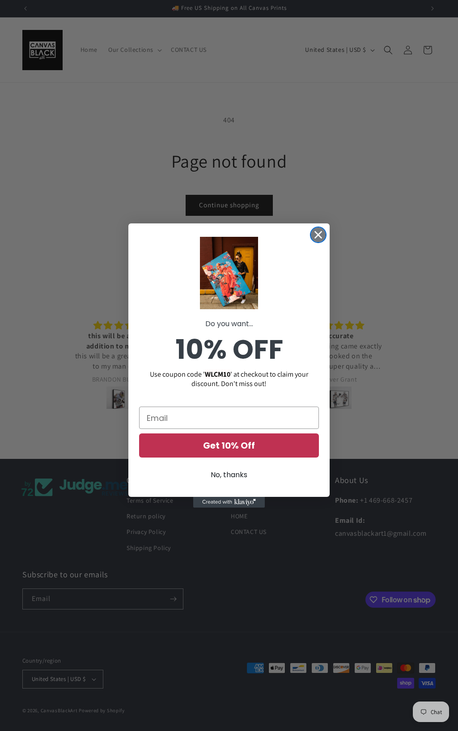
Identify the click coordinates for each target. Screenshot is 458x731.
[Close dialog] (318, 235)
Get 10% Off (229, 445)
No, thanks (229, 475)
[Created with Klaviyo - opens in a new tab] (229, 502)
